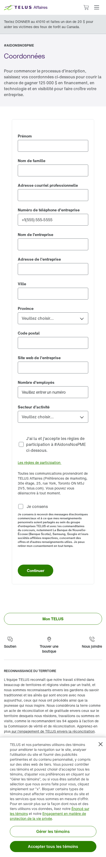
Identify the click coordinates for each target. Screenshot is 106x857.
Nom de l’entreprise (35, 234)
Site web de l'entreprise (39, 358)
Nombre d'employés (36, 382)
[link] (53, 619)
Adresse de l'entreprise (39, 259)
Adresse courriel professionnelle (48, 185)
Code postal (29, 333)
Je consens (37, 506)
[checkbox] (53, 444)
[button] (96, 7)
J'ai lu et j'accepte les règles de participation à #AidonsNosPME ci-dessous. (56, 444)
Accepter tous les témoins (53, 846)
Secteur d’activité (34, 407)
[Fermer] (100, 744)
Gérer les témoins (53, 831)
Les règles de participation (39, 462)
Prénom (25, 136)
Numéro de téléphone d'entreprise (49, 210)
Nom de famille (31, 161)
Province (26, 308)
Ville (22, 284)
